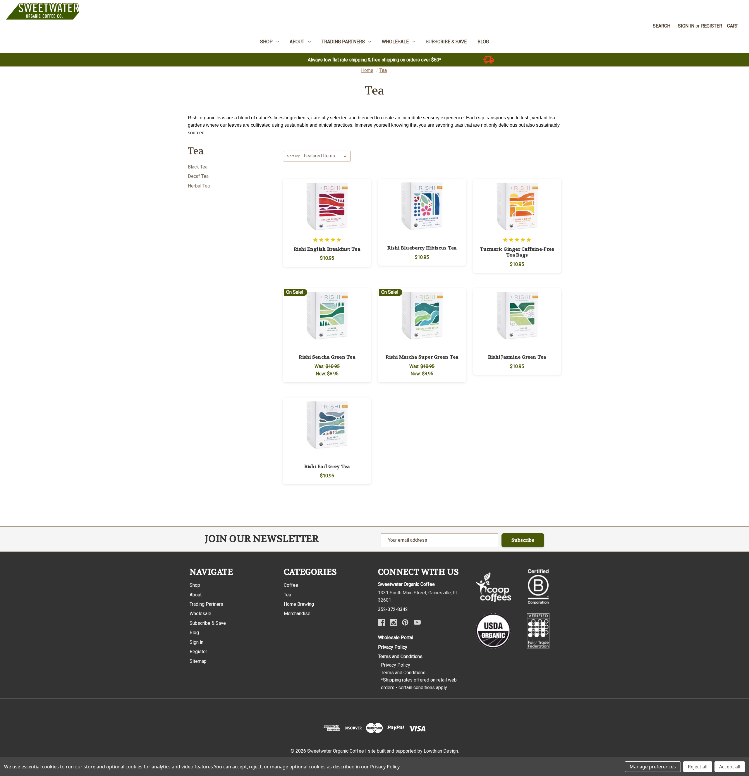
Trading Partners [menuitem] (343, 41)
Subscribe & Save (208, 623)
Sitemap (198, 661)
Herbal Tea (199, 186)
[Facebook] (381, 622)
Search (661, 26)
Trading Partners (206, 604)
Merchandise (297, 613)
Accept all (729, 766)
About (196, 595)
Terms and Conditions (400, 656)
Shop (195, 585)
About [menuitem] (297, 41)
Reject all (697, 766)
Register (711, 26)
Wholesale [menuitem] (395, 41)
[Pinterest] (405, 622)
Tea (287, 595)
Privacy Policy (392, 647)
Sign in (686, 26)
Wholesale (200, 613)
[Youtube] (417, 622)
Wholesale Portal (395, 637)
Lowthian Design (441, 751)
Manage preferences (653, 766)
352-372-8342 (393, 609)
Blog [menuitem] (483, 41)
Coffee (291, 585)
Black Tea (197, 167)
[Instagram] (393, 622)
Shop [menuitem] (266, 41)
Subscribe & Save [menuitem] (446, 41)
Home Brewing (299, 604)
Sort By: (293, 156)
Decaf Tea (198, 176)
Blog (194, 632)
